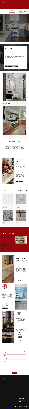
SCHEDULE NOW (19, 181)
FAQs (11, 381)
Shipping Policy (4, 400)
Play (0, 57)
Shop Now (4, 207)
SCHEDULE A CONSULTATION (20, 0)
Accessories (20, 379)
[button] (1, 11)
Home (11, 379)
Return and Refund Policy (5, 395)
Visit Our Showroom (6, 103)
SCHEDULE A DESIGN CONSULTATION (11, 66)
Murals (20, 389)
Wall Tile (20, 384)
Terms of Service (4, 398)
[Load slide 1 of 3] (12, 42)
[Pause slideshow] (18, 43)
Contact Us (19, 280)
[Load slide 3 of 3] (14, 42)
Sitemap (11, 388)
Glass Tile (20, 386)
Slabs (19, 388)
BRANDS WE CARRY (20, 340)
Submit (14, 372)
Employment (12, 386)
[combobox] (21, 12)
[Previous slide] (10, 43)
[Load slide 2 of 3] (13, 42)
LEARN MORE (5, 307)
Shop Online (5, 136)
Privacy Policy (4, 396)
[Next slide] (16, 43)
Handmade (20, 381)
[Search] (23, 11)
